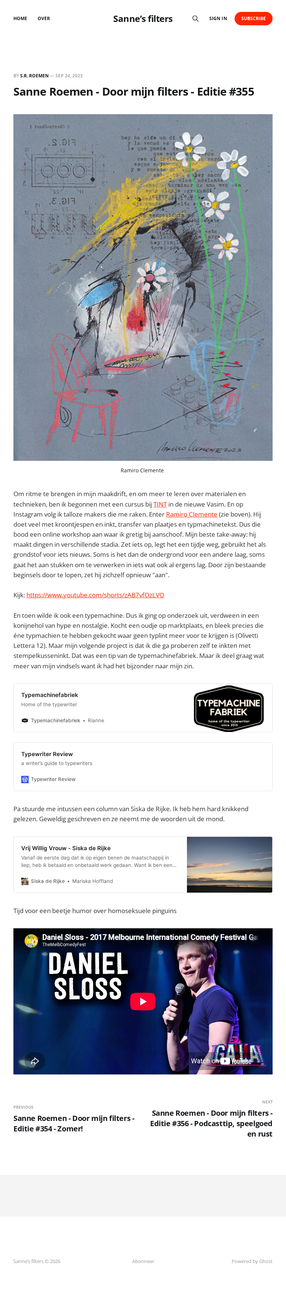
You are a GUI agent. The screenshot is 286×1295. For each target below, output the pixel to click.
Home (20, 18)
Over (44, 18)
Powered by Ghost (252, 1261)
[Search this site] (195, 18)
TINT (160, 504)
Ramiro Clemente (142, 470)
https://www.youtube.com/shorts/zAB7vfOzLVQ (95, 595)
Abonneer (143, 1261)
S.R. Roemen (34, 76)
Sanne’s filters (143, 18)
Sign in (218, 18)
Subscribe (253, 18)
